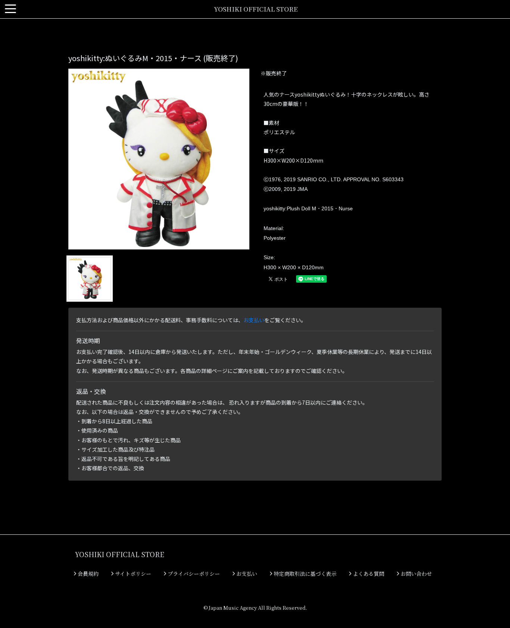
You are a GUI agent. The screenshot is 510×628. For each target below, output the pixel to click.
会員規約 (87, 573)
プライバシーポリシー (193, 573)
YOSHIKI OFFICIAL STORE (256, 8)
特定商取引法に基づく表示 (304, 573)
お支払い (253, 320)
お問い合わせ (415, 573)
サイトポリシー (132, 573)
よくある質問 (367, 573)
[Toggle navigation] (10, 9)
